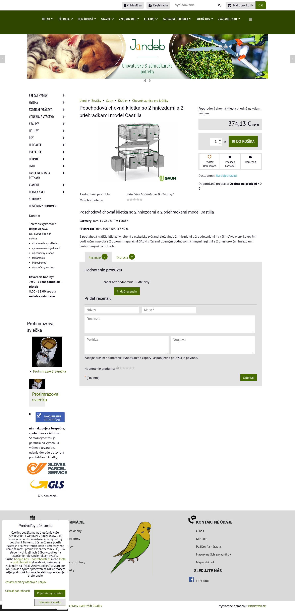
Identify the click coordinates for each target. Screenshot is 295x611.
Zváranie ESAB (227, 18)
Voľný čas (203, 18)
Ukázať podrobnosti (17, 591)
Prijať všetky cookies (50, 593)
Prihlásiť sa (134, 5)
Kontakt (201, 539)
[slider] (134, 199)
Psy (31, 137)
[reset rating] (117, 367)
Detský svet (37, 191)
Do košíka (245, 141)
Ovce (32, 165)
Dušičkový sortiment (43, 205)
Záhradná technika (175, 18)
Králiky (34, 123)
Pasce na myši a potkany (39, 175)
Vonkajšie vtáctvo (41, 116)
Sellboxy (35, 198)
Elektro (149, 18)
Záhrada (64, 18)
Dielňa (46, 18)
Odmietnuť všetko (50, 602)
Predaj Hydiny (38, 95)
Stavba (106, 18)
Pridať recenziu (127, 291)
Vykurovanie (127, 18)
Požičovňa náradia (208, 546)
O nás (200, 531)
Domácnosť (85, 18)
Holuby (34, 130)
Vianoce (34, 184)
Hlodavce (35, 144)
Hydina (33, 102)
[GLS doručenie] (47, 484)
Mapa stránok (205, 562)
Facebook (203, 581)
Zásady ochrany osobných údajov (79, 606)
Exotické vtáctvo (40, 109)
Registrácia (160, 5)
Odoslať (248, 378)
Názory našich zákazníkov (213, 554)
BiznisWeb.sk (257, 606)
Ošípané (34, 158)
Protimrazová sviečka (49, 371)
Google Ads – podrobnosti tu (32, 559)
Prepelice (35, 151)
